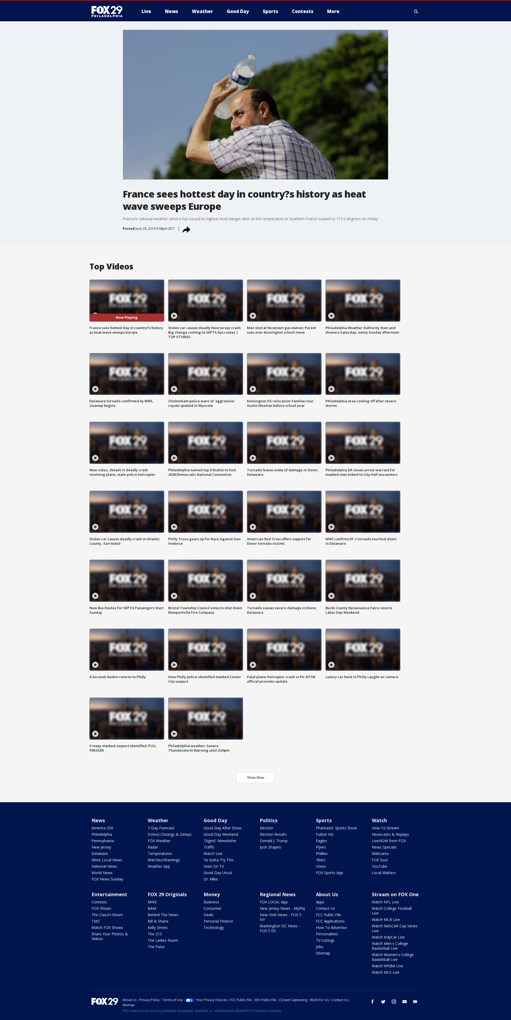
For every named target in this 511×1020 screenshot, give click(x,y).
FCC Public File (328, 914)
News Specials (384, 847)
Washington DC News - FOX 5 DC (280, 928)
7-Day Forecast (161, 827)
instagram (394, 1001)
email (415, 1001)
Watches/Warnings (164, 859)
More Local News (107, 859)
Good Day (215, 820)
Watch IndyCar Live (388, 937)
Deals (208, 914)
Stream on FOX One (395, 894)
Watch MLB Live (386, 919)
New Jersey (101, 847)
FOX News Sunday (107, 879)
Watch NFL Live (385, 901)
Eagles (321, 840)
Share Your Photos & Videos (110, 936)
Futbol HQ (324, 834)
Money (212, 894)
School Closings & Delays (170, 834)
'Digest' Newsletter (220, 840)
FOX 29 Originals (167, 894)
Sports (324, 820)
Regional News (277, 894)
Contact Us (325, 908)
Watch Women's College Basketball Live (393, 957)
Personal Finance (218, 921)
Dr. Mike (211, 879)
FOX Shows (101, 908)
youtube (404, 1001)
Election (266, 827)
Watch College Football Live (392, 911)
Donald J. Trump (274, 840)
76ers (320, 859)
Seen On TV (214, 866)
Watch (379, 820)
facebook (372, 1001)
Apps (320, 901)
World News (102, 872)
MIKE (152, 901)
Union (321, 866)
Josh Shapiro (270, 847)
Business (211, 901)
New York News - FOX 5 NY (280, 917)
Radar (153, 847)
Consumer (212, 908)
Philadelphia (102, 834)
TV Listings (325, 940)
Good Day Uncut (218, 872)
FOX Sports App (329, 872)
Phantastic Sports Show (336, 827)
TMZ (96, 921)
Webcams (380, 853)
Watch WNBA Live (387, 965)
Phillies (322, 853)
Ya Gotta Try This (219, 859)
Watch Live (213, 853)
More (333, 11)
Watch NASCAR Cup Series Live (395, 928)
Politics (268, 820)
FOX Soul (380, 859)
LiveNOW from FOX (389, 840)
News (98, 820)
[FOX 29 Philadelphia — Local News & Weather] (109, 11)
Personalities (327, 933)
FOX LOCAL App (274, 901)
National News (104, 866)
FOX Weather (159, 840)
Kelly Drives (158, 927)
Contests (99, 901)
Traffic (209, 847)
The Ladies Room (163, 940)
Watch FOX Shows (107, 927)
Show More (255, 778)
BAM (152, 908)
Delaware (100, 853)
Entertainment (109, 894)
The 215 (155, 933)
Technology (214, 927)
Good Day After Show (222, 827)
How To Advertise (331, 927)
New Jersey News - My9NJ (282, 908)
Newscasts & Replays (390, 834)
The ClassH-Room (107, 914)
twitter (383, 1001)
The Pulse (156, 946)
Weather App (159, 866)
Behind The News (163, 914)
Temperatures (160, 853)
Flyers (321, 847)
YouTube (379, 866)
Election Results (273, 834)
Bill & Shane (158, 921)
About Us (327, 894)
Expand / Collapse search (416, 11)
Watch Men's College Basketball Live (390, 946)
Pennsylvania (103, 840)
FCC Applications (330, 921)
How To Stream (385, 827)
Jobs (319, 946)
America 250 (102, 827)
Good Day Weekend (221, 834)
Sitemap (323, 953)
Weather (158, 820)
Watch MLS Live (385, 972)
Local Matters (384, 872)
